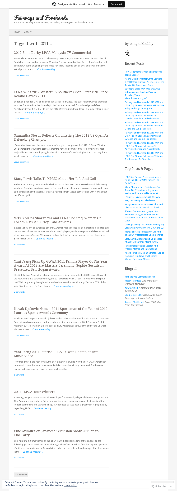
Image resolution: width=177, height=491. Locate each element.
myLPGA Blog (131, 288)
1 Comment (19, 375)
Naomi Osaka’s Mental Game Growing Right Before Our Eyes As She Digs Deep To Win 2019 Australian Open (144, 82)
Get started (116, 4)
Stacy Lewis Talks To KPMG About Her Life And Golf (55, 179)
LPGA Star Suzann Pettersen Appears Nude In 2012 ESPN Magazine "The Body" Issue (143, 180)
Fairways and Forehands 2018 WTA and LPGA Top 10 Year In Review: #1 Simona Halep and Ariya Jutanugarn (144, 105)
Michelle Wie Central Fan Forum (140, 276)
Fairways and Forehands (41, 17)
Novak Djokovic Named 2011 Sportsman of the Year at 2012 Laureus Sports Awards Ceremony (61, 311)
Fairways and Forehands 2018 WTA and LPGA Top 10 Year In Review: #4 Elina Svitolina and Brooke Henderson (144, 135)
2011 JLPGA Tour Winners (34, 392)
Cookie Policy (70, 485)
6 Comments (19, 245)
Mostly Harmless (133, 280)
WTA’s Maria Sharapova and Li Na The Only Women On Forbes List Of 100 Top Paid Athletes (58, 220)
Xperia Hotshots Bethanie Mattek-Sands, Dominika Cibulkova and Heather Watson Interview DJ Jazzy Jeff (144, 256)
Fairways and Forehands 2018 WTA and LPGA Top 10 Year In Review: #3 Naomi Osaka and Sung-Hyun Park (144, 125)
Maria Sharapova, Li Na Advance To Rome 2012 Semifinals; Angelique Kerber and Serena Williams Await (142, 190)
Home (17, 32)
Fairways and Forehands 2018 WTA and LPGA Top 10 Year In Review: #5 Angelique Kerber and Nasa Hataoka (144, 146)
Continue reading (47, 69)
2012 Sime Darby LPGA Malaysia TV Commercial (52, 53)
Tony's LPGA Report (134, 302)
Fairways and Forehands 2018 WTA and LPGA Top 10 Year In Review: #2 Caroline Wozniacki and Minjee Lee (144, 115)
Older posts (21, 475)
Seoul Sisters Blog (134, 295)
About (28, 32)
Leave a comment (21, 75)
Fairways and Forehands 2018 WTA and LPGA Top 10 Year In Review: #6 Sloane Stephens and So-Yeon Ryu (144, 156)
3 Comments (19, 292)
